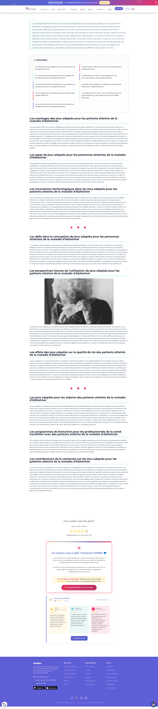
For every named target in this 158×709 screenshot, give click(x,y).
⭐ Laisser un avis (79, 638)
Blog (110, 9)
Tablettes (63, 9)
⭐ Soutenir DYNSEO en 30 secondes (79, 587)
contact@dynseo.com (42, 677)
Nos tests (88, 674)
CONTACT (127, 8)
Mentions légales (82, 702)
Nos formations (89, 666)
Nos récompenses (112, 674)
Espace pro (101, 9)
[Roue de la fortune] (4, 704)
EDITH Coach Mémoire (70, 674)
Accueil (45, 9)
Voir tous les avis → (103, 600)
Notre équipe (110, 670)
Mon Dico (66, 681)
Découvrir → (104, 2)
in (81, 698)
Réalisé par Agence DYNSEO (96, 702)
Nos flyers (109, 666)
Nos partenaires (111, 677)
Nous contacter (111, 688)
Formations (73, 9)
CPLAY (65, 684)
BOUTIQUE (119, 8)
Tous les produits (90, 681)
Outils (83, 9)
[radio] (71, 531)
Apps (53, 9)
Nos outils (88, 670)
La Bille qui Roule (68, 677)
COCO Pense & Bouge (70, 666)
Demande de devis (112, 681)
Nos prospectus (90, 684)
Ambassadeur (111, 684)
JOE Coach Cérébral (70, 670)
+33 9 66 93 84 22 (41, 683)
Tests (91, 9)
